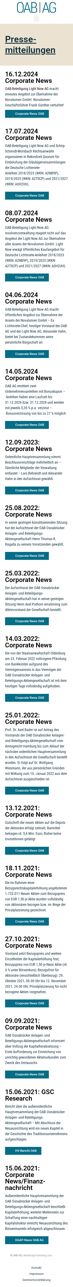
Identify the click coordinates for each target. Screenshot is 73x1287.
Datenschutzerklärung (36, 1280)
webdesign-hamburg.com (38, 1255)
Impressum (36, 1273)
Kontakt (36, 1267)
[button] (36, 18)
